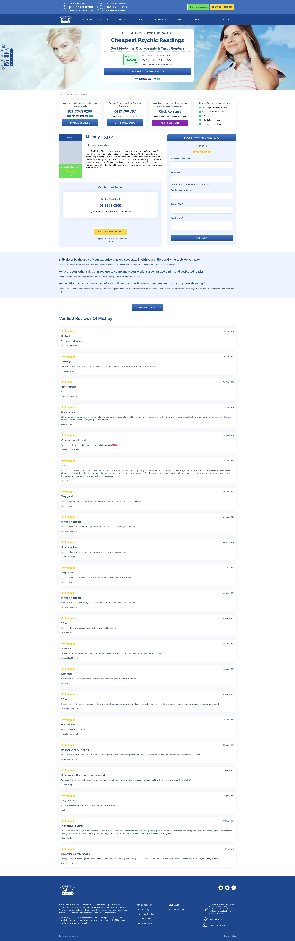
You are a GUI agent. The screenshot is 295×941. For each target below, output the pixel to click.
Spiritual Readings (177, 909)
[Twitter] (227, 890)
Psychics (105, 19)
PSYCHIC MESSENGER (170, 123)
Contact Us (228, 19)
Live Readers (199, 7)
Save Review (201, 238)
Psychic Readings (144, 905)
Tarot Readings (143, 909)
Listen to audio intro (100, 145)
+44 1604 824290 (215, 920)
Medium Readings (144, 918)
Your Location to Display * (182, 190)
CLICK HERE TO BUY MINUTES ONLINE (147, 71)
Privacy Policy (230, 936)
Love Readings (175, 905)
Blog (179, 19)
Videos (195, 19)
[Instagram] (233, 890)
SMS (210, 19)
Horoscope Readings (146, 914)
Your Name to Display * (181, 159)
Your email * (191, 178)
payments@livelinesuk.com (219, 925)
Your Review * (177, 218)
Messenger (223, 7)
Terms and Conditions (68, 936)
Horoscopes (160, 19)
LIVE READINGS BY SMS (125, 123)
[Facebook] (220, 890)
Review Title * (177, 204)
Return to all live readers (147, 307)
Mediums (124, 19)
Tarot (141, 19)
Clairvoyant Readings (146, 923)
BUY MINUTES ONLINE (80, 123)
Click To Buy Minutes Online (110, 231)
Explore (85, 19)
